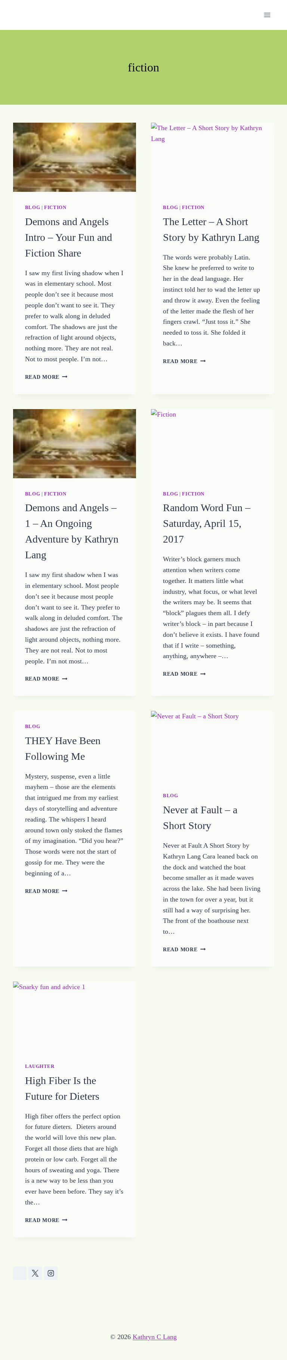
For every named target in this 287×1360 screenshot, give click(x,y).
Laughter (40, 1066)
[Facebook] (20, 1273)
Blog (32, 207)
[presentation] (74, 157)
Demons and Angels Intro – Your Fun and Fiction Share (68, 237)
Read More (46, 377)
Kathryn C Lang (155, 1337)
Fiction (55, 207)
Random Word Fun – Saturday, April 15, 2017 (206, 523)
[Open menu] (267, 15)
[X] (35, 1273)
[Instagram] (51, 1273)
